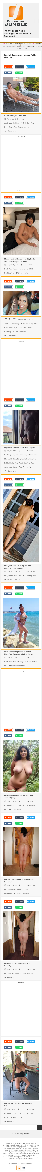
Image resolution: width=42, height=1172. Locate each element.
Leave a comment (13, 580)
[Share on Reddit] (8, 67)
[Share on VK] (8, 72)
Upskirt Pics (17, 467)
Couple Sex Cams (21, 190)
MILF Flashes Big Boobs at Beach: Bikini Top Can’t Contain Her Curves (18, 652)
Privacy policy (34, 1157)
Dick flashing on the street (15, 115)
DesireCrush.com (26, 45)
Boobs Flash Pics (14, 576)
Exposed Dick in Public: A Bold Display (19, 447)
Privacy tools (14, 1158)
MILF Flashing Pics (29, 576)
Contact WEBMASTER (10, 1157)
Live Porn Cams (16, 46)
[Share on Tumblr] (19, 67)
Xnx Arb (25, 48)
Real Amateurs (23, 127)
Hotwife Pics (21, 328)
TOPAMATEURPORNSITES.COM (23, 43)
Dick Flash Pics (28, 123)
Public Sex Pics (24, 463)
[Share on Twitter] (30, 67)
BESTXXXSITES (10, 43)
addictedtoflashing (11, 123)
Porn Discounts (7, 46)
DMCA (26, 1157)
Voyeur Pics (27, 467)
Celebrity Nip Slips (23, 1134)
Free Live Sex (24, 46)
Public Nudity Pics (11, 463)
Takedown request (26, 1158)
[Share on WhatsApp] (19, 72)
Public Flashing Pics (28, 459)
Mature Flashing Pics (21, 269)
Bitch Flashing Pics (30, 323)
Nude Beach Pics (10, 127)
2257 (21, 1157)
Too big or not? (10, 319)
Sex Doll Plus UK (33, 46)
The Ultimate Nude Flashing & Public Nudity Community (17, 33)
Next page (39, 1127)
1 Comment (11, 336)
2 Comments (11, 131)
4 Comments (11, 471)
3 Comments (16, 809)
